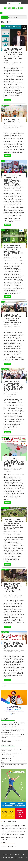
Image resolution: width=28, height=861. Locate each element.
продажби (9, 64)
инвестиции (7, 326)
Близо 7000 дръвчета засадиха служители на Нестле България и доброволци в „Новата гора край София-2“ (13, 588)
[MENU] (1, 13)
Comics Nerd (15, 62)
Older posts (5, 685)
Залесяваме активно (9, 533)
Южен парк (13, 394)
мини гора (6, 534)
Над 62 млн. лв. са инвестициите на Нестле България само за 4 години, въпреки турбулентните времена (13, 318)
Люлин (21, 533)
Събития (6, 105)
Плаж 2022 (16, 127)
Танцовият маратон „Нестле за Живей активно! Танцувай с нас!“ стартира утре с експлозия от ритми (14, 462)
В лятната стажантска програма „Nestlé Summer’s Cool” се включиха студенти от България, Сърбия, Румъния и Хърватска (12, 180)
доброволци (7, 595)
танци (8, 394)
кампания (16, 533)
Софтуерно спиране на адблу (8, 846)
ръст (14, 64)
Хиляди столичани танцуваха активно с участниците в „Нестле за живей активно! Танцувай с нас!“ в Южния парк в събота (14, 386)
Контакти (11, 1)
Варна (22, 125)
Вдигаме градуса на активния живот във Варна (12, 121)
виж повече (7, 100)
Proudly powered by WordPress (8, 857)
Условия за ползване (18, 1)
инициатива (7, 127)
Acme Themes (14, 858)
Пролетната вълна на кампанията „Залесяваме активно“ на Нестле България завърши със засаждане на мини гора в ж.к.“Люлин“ (13, 524)
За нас (7, 1)
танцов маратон (16, 469)
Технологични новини (9, 822)
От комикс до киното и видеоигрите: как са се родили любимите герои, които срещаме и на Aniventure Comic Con (12, 730)
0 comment (20, 64)
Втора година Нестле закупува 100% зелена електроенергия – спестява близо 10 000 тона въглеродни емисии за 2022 (13, 250)
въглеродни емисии (8, 258)
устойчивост (17, 326)
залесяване (13, 595)
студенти (11, 190)
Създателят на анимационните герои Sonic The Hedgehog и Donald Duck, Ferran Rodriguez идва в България (13, 736)
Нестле (5, 64)
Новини (2, 25)
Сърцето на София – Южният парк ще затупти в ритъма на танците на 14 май (14, 645)
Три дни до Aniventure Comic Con (9, 726)
